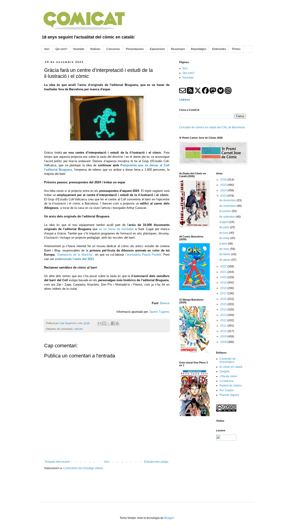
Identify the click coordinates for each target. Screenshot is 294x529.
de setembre (227, 216)
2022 (223, 266)
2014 (223, 309)
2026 (223, 179)
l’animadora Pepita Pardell (143, 254)
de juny (224, 232)
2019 (223, 282)
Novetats (188, 77)
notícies (78, 328)
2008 (223, 342)
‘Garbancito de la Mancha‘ (75, 254)
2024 (223, 190)
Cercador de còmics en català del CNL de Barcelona (212, 127)
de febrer (225, 254)
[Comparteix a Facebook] (112, 323)
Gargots (224, 371)
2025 (223, 185)
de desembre (228, 200)
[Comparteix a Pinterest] (117, 323)
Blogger (169, 518)
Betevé (165, 303)
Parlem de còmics (231, 385)
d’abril (223, 243)
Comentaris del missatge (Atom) (83, 468)
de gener (225, 259)
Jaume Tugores (159, 311)
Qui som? (189, 73)
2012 (223, 320)
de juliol (224, 227)
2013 (223, 315)
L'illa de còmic (228, 376)
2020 (223, 277)
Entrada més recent (57, 461)
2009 (223, 336)
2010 (223, 331)
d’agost (224, 222)
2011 (223, 325)
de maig (224, 238)
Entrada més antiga (156, 461)
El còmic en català (231, 366)
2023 (223, 195)
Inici (106, 461)
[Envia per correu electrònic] (99, 323)
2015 (223, 304)
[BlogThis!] (104, 323)
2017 (223, 293)
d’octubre (225, 211)
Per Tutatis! (227, 390)
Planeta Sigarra (229, 395)
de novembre (228, 206)
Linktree (184, 99)
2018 (223, 288)
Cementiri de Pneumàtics (228, 360)
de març (224, 249)
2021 (223, 272)
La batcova (226, 381)
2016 (223, 299)
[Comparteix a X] (108, 323)
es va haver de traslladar (116, 229)
